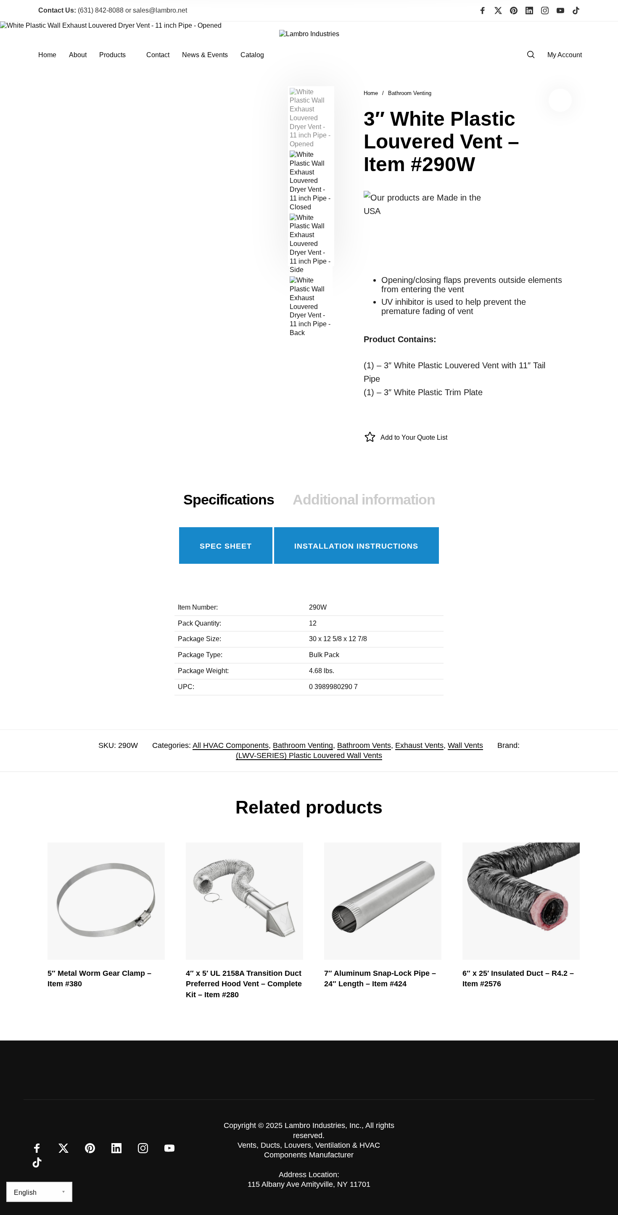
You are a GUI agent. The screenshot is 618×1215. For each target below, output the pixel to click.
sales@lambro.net (160, 10)
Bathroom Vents (364, 745)
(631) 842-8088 (81, 10)
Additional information (364, 499)
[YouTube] (560, 10)
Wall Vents (465, 745)
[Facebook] (482, 10)
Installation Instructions (356, 546)
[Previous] (38, 176)
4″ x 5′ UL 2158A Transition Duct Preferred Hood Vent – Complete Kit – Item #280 (244, 983)
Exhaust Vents (419, 745)
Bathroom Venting (409, 93)
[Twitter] (498, 10)
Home (371, 93)
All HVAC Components (231, 745)
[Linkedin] (529, 10)
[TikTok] (576, 10)
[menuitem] (53, 55)
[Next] (265, 176)
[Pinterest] (514, 10)
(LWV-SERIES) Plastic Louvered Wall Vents (309, 755)
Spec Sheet (226, 546)
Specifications (228, 499)
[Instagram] (545, 10)
